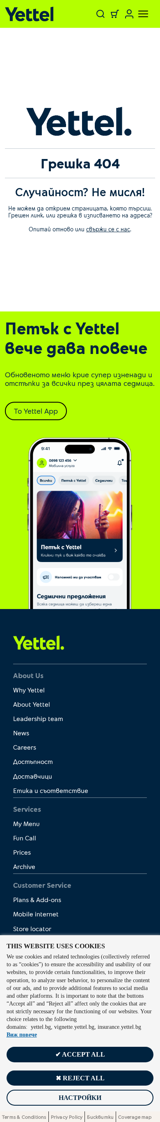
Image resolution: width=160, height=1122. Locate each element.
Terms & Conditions (24, 1117)
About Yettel (31, 704)
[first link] (38, 642)
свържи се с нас (108, 229)
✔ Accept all (80, 1054)
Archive (24, 866)
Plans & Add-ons (37, 899)
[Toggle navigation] (138, 14)
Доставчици (32, 776)
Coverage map (134, 1117)
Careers (24, 747)
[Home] (31, 14)
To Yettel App (36, 410)
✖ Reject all (80, 1078)
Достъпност (33, 761)
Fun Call (24, 838)
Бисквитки (100, 1117)
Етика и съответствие (50, 790)
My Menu (26, 823)
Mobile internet (36, 914)
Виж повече (22, 1035)
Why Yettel (29, 690)
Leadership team (38, 718)
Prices (22, 852)
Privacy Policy (67, 1117)
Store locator (32, 928)
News (21, 733)
